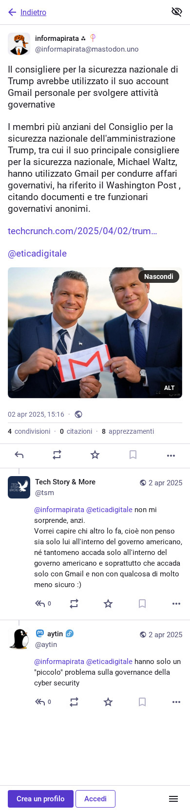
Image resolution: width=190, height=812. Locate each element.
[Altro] (171, 455)
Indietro (33, 12)
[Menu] (173, 799)
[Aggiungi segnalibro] (133, 455)
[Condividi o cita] (57, 455)
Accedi (95, 798)
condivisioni (29, 431)
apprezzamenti (128, 431)
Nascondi (158, 276)
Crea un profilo (41, 798)
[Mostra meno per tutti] (177, 11)
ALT (169, 388)
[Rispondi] (19, 455)
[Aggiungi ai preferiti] (95, 455)
